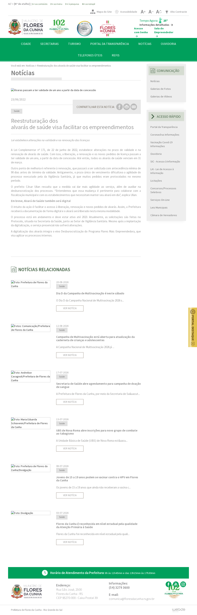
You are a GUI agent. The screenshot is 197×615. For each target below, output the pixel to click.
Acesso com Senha (141, 30)
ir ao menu (56, 3)
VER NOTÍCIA (70, 308)
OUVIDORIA (168, 44)
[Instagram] (182, 584)
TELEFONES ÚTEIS (90, 55)
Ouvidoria (156, 154)
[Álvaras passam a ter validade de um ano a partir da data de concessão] (76, 90)
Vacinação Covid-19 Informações (161, 144)
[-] (151, 12)
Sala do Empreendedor (163, 30)
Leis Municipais (159, 207)
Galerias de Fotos (160, 89)
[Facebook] (168, 584)
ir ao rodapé (88, 3)
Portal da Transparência (164, 127)
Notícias (30, 65)
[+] (143, 12)
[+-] (159, 12)
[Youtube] (175, 584)
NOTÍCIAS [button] (144, 44)
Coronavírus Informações (164, 134)
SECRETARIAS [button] (49, 44)
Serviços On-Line (160, 200)
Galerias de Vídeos (161, 96)
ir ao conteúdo (39, 3)
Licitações (156, 180)
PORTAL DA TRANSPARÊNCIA (109, 44)
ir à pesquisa (72, 3)
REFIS (115, 55)
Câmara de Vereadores (163, 215)
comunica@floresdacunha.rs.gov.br (131, 599)
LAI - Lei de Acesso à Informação (162, 171)
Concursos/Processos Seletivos (163, 190)
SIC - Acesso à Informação (165, 161)
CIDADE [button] (26, 44)
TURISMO (74, 44)
